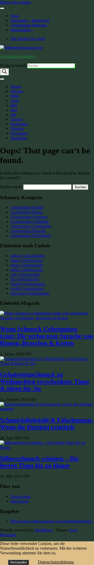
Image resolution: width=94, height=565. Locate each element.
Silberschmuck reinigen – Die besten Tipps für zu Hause (39, 462)
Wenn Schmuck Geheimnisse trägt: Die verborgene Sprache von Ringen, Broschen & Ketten (46, 336)
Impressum (19, 501)
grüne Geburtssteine (26, 265)
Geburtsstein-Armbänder (30, 226)
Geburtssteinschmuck (17, 56)
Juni (13, 110)
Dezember (18, 138)
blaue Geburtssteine (26, 260)
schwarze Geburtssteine (29, 293)
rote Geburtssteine (25, 274)
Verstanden (18, 562)
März (14, 96)
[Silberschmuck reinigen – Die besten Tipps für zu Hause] (47, 447)
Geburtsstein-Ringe (26, 212)
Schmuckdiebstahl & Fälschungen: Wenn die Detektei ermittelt (46, 423)
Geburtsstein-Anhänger (29, 221)
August (16, 119)
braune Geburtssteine (27, 284)
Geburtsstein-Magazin (28, 25)
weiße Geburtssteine (27, 288)
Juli (13, 114)
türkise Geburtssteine (27, 256)
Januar (15, 86)
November (19, 133)
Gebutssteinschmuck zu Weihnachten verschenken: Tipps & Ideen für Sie (44, 381)
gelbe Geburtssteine (26, 270)
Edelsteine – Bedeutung (30, 20)
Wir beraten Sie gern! (27, 38)
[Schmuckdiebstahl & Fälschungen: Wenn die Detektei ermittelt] (47, 409)
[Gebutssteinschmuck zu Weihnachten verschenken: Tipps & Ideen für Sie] (47, 363)
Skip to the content (15, 2)
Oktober (17, 128)
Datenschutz (20, 496)
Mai (13, 105)
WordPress (43, 530)
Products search (13, 65)
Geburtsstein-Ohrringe (28, 217)
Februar (16, 91)
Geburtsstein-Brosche (28, 231)
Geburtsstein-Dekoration (30, 235)
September (19, 124)
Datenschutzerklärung (56, 562)
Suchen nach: (11, 187)
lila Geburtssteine (24, 279)
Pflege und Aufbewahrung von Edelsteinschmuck (51, 521)
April (14, 100)
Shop (14, 16)
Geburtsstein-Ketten (26, 207)
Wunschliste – (21, 30)
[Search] (4, 71)
